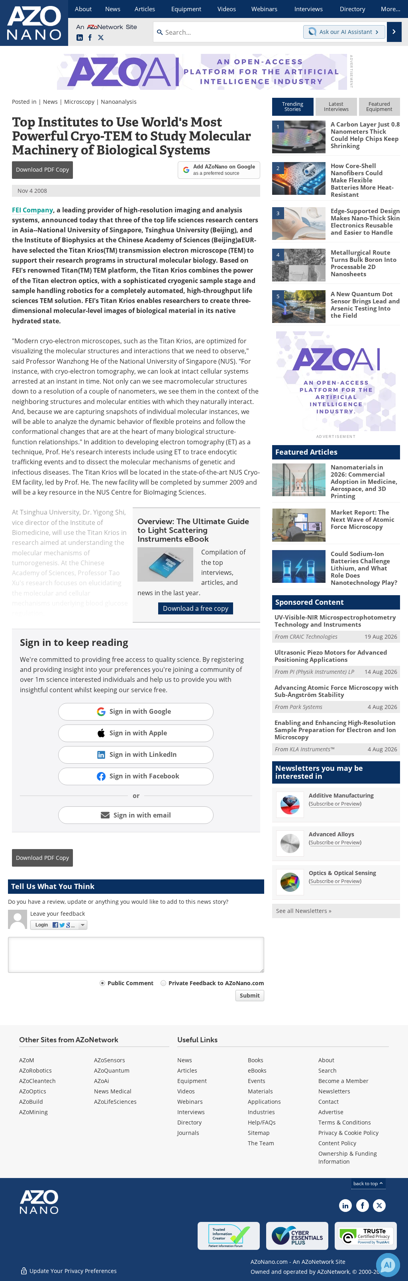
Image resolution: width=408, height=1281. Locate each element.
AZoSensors (109, 1060)
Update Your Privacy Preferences (72, 1271)
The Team (261, 1143)
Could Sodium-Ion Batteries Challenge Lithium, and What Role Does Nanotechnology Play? (364, 568)
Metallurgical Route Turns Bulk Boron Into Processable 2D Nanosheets (363, 263)
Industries (261, 1112)
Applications (264, 1101)
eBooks (257, 1070)
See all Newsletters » (304, 911)
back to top (366, 1183)
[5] (299, 305)
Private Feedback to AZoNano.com (216, 983)
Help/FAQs (262, 1122)
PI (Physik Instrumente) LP (322, 671)
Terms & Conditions (344, 1122)
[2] (299, 177)
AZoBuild (31, 1101)
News (50, 101)
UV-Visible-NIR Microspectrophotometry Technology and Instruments (335, 620)
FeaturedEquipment (379, 106)
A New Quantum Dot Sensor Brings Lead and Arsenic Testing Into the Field (365, 304)
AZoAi (101, 1081)
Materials (260, 1091)
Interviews (191, 1112)
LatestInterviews (336, 106)
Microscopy (79, 101)
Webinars (190, 1101)
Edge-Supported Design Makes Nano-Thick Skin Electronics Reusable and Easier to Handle (365, 221)
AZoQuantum (111, 1070)
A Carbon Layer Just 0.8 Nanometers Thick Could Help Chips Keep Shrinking (365, 135)
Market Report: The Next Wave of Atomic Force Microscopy (362, 519)
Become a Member (343, 1081)
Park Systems (306, 707)
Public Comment (130, 983)
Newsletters (334, 1091)
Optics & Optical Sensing (342, 873)
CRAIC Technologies (313, 636)
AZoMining (33, 1112)
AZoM (26, 1060)
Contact (328, 1101)
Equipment (192, 1081)
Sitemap (259, 1132)
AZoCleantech (37, 1081)
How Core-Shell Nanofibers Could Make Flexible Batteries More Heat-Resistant (362, 180)
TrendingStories (292, 106)
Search (327, 1070)
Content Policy (337, 1143)
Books (255, 1060)
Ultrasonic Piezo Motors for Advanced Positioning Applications (331, 655)
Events (256, 1081)
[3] (299, 223)
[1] (299, 136)
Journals (188, 1132)
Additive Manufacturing (341, 795)
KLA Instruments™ (312, 749)
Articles (187, 1070)
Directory (189, 1122)
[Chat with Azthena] (388, 1265)
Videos (186, 1091)
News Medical (112, 1091)
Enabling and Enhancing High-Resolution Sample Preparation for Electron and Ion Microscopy (335, 730)
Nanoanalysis (119, 101)
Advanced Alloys (331, 834)
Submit (250, 995)
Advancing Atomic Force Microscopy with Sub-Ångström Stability (336, 691)
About (326, 1060)
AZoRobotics (35, 1070)
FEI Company (32, 210)
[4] (299, 264)
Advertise (330, 1112)
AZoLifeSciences (115, 1101)
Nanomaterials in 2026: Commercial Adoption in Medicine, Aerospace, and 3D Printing (364, 481)
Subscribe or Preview (335, 803)
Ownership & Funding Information (347, 1157)
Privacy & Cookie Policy (348, 1132)
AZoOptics (32, 1091)
